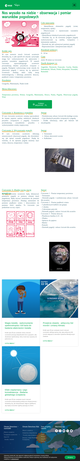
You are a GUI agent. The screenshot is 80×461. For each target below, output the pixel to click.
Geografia (29, 95)
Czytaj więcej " (10, 343)
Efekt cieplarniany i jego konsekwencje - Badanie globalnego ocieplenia (16, 392)
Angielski (44, 67)
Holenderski (45, 69)
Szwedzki (74, 69)
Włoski (53, 69)
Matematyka (38, 95)
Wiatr (4, 97)
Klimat (22, 95)
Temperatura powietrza (10, 95)
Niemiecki (52, 67)
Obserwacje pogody (70, 95)
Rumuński (44, 72)
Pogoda (59, 95)
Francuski (61, 67)
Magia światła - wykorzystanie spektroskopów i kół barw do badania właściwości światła (19, 325)
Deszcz (47, 95)
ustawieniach (15, 459)
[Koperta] (71, 430)
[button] (74, 5)
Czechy (68, 67)
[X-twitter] (60, 430)
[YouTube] (64, 430)
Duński (75, 67)
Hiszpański (66, 69)
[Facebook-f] (56, 430)
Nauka (53, 95)
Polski (59, 69)
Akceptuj (70, 457)
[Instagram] (67, 430)
